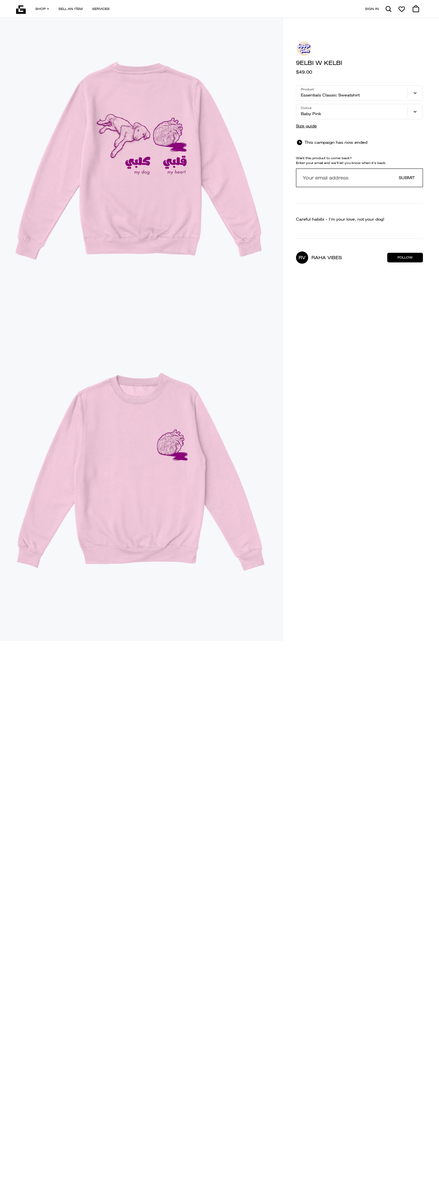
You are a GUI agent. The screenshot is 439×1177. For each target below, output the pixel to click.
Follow (405, 257)
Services (101, 9)
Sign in (372, 9)
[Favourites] (402, 9)
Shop (40, 9)
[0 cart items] (416, 9)
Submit (407, 177)
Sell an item (70, 9)
